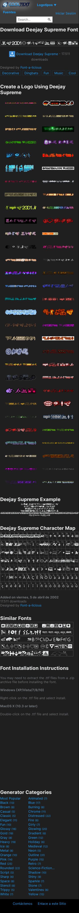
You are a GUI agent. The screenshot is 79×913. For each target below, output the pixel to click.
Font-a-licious (30, 67)
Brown (7, 807)
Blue (34, 803)
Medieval (38, 846)
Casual (7, 811)
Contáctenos (22, 904)
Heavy (8, 842)
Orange (8, 855)
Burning (36, 807)
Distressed (39, 816)
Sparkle (36, 881)
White (6, 894)
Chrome (37, 811)
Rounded (10, 868)
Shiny (34, 877)
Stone (35, 885)
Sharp (7, 877)
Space (7, 881)
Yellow (36, 894)
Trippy (7, 890)
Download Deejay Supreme (36, 54)
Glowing (37, 829)
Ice (4, 846)
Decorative (10, 73)
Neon (34, 850)
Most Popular (10, 798)
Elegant (8, 820)
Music (58, 73)
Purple (36, 859)
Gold (6, 833)
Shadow (37, 872)
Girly (34, 824)
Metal (6, 850)
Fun (46, 73)
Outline (36, 855)
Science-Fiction (41, 868)
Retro (34, 864)
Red (6, 864)
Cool (72, 73)
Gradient (37, 833)
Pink (6, 859)
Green (35, 838)
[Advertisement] (39, 752)
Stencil (7, 885)
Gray (6, 838)
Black (7, 803)
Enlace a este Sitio (52, 904)
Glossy (8, 829)
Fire (33, 820)
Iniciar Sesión (66, 13)
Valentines (38, 890)
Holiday (36, 842)
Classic (8, 816)
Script (7, 872)
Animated (37, 798)
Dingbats (31, 73)
